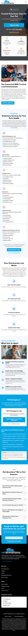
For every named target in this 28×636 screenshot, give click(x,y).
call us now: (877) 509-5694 (14, 537)
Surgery (3, 571)
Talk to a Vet (14, 25)
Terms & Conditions (18, 616)
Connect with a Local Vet (14, 541)
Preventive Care (5, 569)
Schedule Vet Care (14, 250)
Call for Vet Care (7, 103)
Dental (2, 573)
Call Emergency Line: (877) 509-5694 (14, 419)
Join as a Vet (4, 590)
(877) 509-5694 (17, 29)
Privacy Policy (8, 616)
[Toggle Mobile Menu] (25, 2)
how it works (4, 584)
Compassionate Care (6, 575)
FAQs (2, 588)
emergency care (5, 586)
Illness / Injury (4, 577)
